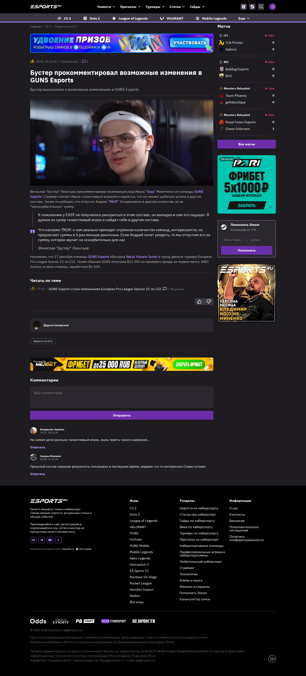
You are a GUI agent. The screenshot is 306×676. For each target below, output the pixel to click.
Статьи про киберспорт (198, 514)
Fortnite (136, 539)
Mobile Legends (141, 552)
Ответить (37, 447)
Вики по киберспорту (196, 527)
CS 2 (48, 26)
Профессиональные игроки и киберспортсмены (202, 553)
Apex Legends (140, 558)
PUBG (134, 533)
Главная (35, 26)
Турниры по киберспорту (199, 533)
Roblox (135, 595)
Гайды (195, 6)
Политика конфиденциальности (246, 538)
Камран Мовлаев (50, 456)
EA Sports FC (139, 570)
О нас (233, 508)
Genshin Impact (142, 589)
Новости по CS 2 (66, 26)
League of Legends (144, 520)
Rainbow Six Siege (143, 577)
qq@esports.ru (73, 630)
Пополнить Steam (193, 592)
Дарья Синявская (56, 325)
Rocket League (141, 583)
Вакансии (236, 520)
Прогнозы (128, 6)
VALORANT (138, 527)
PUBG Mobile (139, 545)
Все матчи (246, 144)
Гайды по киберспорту (197, 520)
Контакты (237, 514)
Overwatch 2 (139, 564)
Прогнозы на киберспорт (199, 539)
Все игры (137, 602)
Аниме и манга (191, 580)
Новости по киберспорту (199, 508)
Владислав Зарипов (52, 429)
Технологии (189, 574)
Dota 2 (135, 514)
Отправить (122, 415)
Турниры (153, 6)
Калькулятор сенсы (195, 599)
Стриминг (187, 567)
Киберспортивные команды (202, 545)
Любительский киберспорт (201, 561)
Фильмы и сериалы (195, 586)
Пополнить (247, 250)
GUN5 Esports (98, 256)
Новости (104, 6)
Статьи (175, 6)
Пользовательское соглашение (244, 528)
